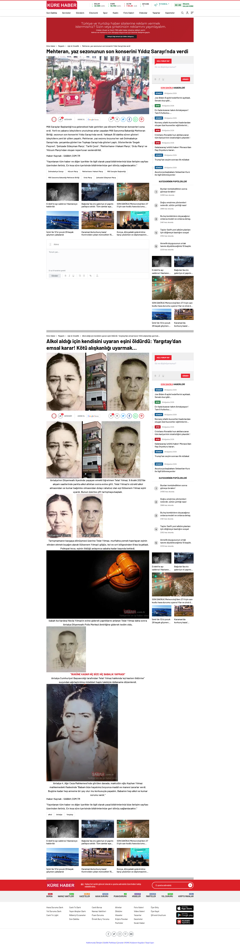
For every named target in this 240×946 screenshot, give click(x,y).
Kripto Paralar (186, 895)
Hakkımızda (90, 943)
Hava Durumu (101, 895)
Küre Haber (50, 46)
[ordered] (80, 275)
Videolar (143, 12)
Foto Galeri (128, 12)
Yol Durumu (167, 895)
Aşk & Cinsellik (73, 46)
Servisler (66, 12)
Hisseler (136, 895)
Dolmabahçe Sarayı (55, 171)
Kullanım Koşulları (137, 943)
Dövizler (118, 911)
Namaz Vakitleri (66, 895)
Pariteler (151, 895)
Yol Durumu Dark (53, 911)
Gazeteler (170, 12)
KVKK (127, 943)
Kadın (115, 12)
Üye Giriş (155, 907)
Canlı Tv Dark (75, 907)
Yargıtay (70, 814)
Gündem (80, 12)
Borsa (49, 895)
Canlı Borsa (97, 907)
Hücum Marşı (73, 171)
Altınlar (118, 907)
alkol (50, 814)
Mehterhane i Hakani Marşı (92, 171)
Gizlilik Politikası (109, 943)
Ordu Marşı (88, 177)
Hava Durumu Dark (54, 907)
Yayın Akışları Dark (77, 911)
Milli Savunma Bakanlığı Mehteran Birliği (63, 177)
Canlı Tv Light (52, 915)
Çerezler (120, 943)
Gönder (55, 275)
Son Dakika (51, 12)
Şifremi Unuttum (158, 915)
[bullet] (84, 275)
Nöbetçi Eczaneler (77, 915)
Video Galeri (139, 911)
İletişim (99, 943)
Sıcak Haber (139, 923)
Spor (105, 12)
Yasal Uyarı (150, 943)
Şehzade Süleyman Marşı (106, 177)
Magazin (61, 46)
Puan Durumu (120, 895)
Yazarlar (156, 12)
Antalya (59, 814)
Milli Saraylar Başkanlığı (116, 171)
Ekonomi (93, 12)
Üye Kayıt (155, 911)
